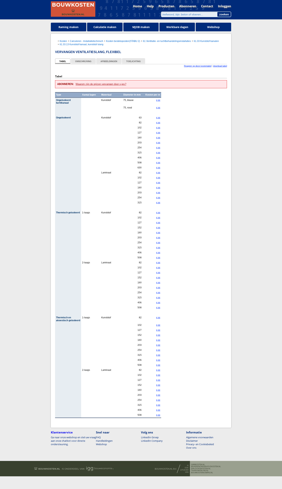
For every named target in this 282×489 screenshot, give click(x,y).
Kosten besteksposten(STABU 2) (123, 41)
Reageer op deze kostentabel (197, 66)
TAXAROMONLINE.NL (200, 470)
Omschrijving (83, 61)
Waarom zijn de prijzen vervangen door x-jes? (101, 84)
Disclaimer (192, 440)
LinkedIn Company (152, 440)
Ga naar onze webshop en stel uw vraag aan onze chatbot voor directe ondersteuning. (73, 441)
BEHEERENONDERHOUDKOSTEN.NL (206, 466)
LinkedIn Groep (150, 437)
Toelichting (133, 61)
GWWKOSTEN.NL (198, 464)
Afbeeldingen (109, 61)
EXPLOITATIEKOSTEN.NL (201, 468)
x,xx (158, 100)
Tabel (62, 61)
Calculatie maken (104, 27)
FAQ (98, 437)
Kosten (63, 41)
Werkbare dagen (177, 27)
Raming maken (68, 27)
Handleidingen (104, 440)
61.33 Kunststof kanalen (206, 41)
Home (137, 6)
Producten (166, 6)
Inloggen (224, 6)
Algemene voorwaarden (199, 437)
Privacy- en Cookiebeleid (200, 444)
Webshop (213, 27)
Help (150, 6)
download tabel (220, 66)
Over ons (191, 447)
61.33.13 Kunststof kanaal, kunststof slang (81, 44)
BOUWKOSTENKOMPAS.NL (202, 473)
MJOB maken (141, 27)
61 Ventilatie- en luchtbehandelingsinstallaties (167, 41)
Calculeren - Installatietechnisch (86, 41)
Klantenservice (62, 432)
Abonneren (187, 6)
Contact (207, 6)
